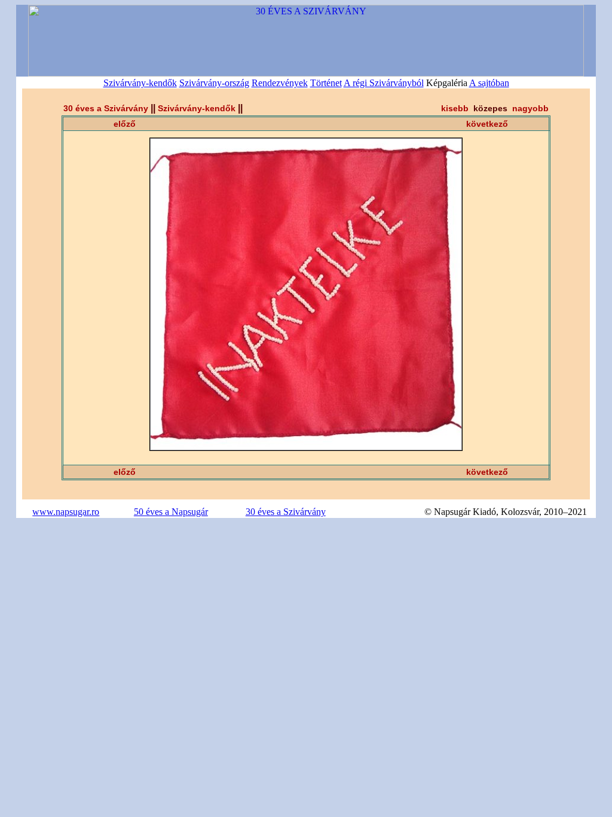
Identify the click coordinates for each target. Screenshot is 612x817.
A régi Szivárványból (384, 83)
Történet (326, 83)
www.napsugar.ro (65, 512)
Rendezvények (280, 83)
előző (125, 124)
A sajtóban (489, 83)
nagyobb (530, 108)
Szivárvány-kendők (140, 83)
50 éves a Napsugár (171, 512)
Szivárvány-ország (214, 83)
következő (487, 124)
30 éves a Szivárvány (105, 108)
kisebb (455, 108)
